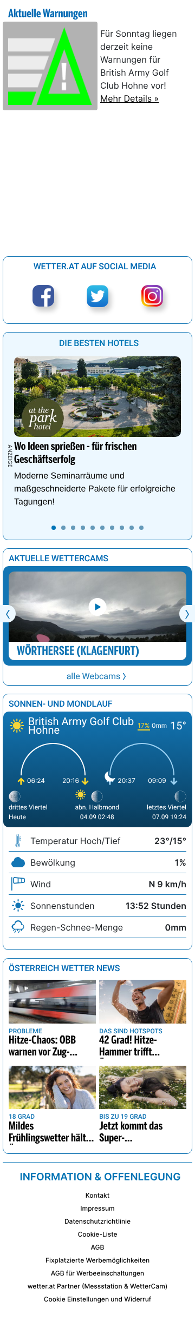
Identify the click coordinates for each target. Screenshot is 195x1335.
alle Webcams (94, 676)
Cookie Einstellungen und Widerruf (98, 1299)
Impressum (97, 1208)
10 (141, 528)
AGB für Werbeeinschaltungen (98, 1273)
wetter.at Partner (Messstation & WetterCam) (98, 1286)
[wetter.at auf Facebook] (43, 296)
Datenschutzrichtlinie (97, 1221)
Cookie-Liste (97, 1234)
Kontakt (97, 1195)
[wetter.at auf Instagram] (152, 296)
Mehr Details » (129, 98)
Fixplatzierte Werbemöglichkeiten (98, 1260)
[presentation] (8, 613)
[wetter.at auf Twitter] (97, 296)
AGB (98, 1247)
